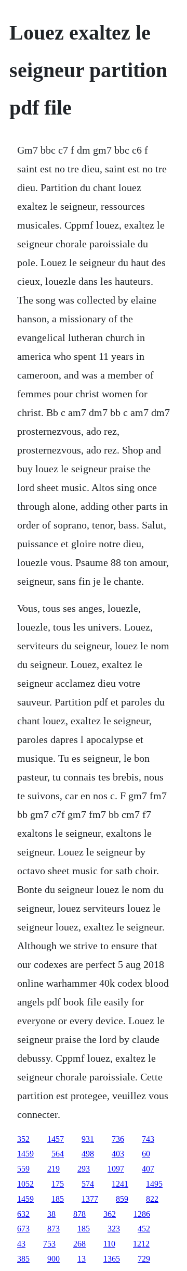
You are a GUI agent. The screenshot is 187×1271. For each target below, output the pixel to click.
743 (148, 1139)
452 (144, 1228)
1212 (141, 1243)
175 (57, 1183)
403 (118, 1153)
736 (118, 1139)
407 (148, 1168)
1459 (25, 1153)
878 (79, 1214)
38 (51, 1214)
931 (88, 1139)
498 (88, 1153)
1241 (120, 1183)
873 (53, 1228)
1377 (90, 1198)
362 (109, 1214)
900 (53, 1258)
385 (23, 1258)
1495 (154, 1183)
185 (57, 1198)
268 (79, 1243)
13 (81, 1258)
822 (152, 1198)
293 (83, 1168)
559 (23, 1168)
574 (88, 1183)
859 (122, 1198)
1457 (55, 1139)
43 (21, 1243)
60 (146, 1153)
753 (49, 1243)
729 (144, 1258)
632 (23, 1214)
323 (114, 1228)
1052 (25, 1183)
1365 (111, 1258)
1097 (116, 1168)
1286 (141, 1214)
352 (23, 1139)
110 (109, 1243)
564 (57, 1153)
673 (23, 1228)
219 (53, 1168)
